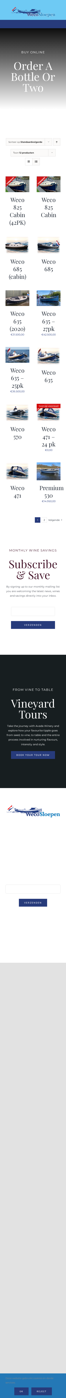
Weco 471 (17, 491)
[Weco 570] (17, 406)
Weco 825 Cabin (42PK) (17, 211)
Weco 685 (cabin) (17, 268)
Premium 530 (51, 491)
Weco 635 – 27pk (49, 320)
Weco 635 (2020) (17, 320)
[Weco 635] (48, 349)
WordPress (33, 942)
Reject (42, 1391)
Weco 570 (17, 432)
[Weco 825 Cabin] (48, 178)
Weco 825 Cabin (48, 207)
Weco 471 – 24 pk (49, 436)
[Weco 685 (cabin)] (17, 238)
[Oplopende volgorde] (56, 142)
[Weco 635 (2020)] (17, 292)
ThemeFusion (13, 938)
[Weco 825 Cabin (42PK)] (17, 178)
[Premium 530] (48, 464)
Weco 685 (49, 265)
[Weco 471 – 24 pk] (48, 406)
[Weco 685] (48, 238)
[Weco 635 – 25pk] (17, 349)
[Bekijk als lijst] (36, 161)
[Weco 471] (17, 464)
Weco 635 (49, 376)
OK (21, 1391)
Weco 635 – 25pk (17, 377)
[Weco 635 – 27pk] (48, 292)
